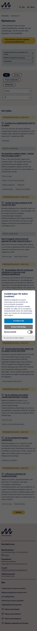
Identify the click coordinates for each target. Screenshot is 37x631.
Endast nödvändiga (18, 327)
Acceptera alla (18, 321)
